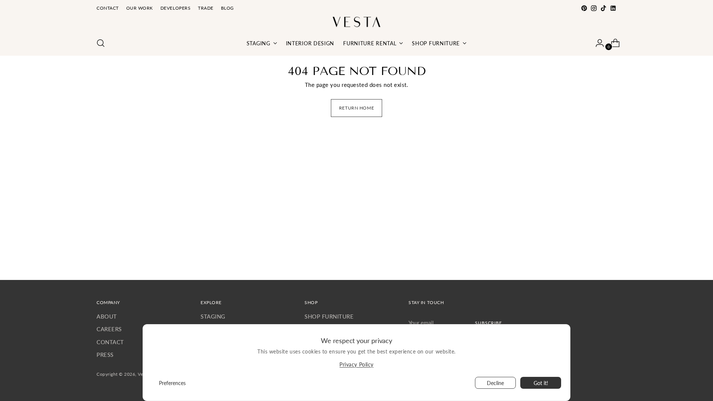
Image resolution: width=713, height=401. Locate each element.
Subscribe (488, 322)
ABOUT (107, 316)
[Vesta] (356, 21)
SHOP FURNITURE (329, 316)
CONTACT (110, 342)
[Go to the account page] (596, 43)
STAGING (213, 316)
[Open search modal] (100, 43)
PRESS (105, 354)
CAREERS (109, 329)
